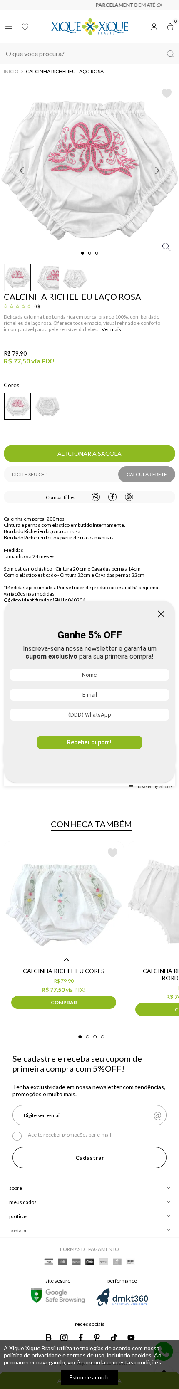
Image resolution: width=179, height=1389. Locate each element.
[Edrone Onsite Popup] (89, 694)
